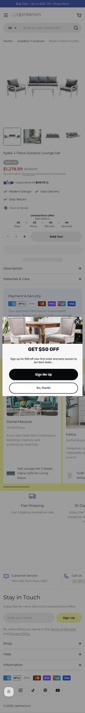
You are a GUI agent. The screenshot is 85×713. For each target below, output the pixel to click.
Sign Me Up (43, 374)
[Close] (78, 322)
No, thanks (44, 388)
